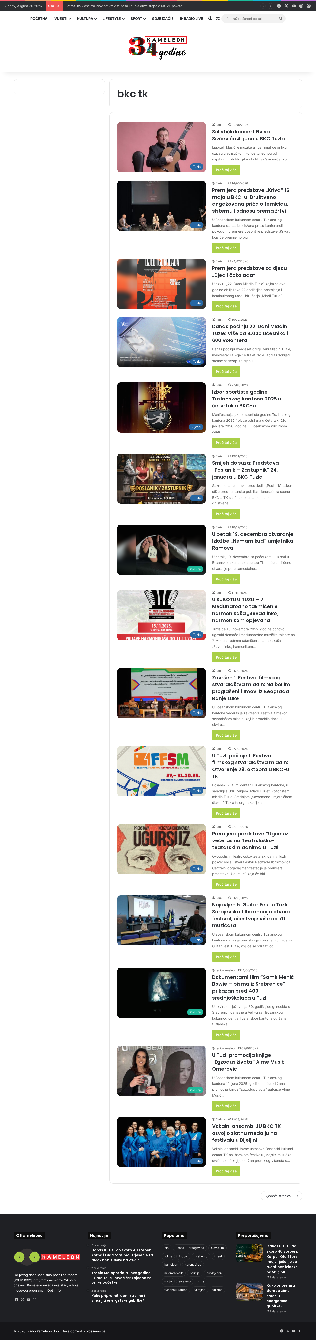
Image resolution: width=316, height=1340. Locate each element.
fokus (168, 1256)
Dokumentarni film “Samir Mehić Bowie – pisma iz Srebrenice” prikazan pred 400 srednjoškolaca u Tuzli (253, 987)
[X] (22, 1300)
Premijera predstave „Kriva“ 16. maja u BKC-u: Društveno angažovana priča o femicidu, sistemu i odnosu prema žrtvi (251, 200)
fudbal (183, 1256)
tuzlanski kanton (175, 1290)
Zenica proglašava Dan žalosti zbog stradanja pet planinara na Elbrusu (119, 6)
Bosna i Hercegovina (190, 1248)
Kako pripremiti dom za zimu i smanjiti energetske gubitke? (281, 1296)
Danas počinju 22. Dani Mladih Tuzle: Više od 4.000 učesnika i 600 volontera (250, 333)
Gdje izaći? (162, 18)
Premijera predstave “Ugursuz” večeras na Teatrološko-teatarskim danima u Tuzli (251, 840)
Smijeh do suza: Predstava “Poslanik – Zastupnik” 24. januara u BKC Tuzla (245, 470)
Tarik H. (221, 125)
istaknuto (201, 1256)
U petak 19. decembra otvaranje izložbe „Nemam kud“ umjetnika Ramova (252, 541)
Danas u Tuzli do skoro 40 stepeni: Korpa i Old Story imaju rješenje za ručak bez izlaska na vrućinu (282, 1259)
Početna (38, 18)
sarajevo (185, 1281)
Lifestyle (112, 18)
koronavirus (193, 1264)
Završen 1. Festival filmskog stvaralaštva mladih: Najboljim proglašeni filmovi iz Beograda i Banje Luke (252, 688)
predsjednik (215, 1273)
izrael (218, 1256)
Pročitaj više (226, 170)
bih (166, 1248)
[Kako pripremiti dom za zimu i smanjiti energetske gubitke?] (249, 1292)
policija (195, 1273)
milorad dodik (173, 1273)
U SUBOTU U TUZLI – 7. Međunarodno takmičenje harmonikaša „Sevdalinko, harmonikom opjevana (245, 610)
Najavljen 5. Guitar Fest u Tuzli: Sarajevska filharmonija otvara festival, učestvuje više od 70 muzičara (251, 915)
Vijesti (60, 18)
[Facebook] (17, 1300)
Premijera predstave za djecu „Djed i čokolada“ (249, 272)
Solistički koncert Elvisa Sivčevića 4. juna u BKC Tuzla (248, 135)
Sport (136, 18)
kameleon (171, 1264)
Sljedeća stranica (278, 1196)
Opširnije (54, 1290)
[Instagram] (34, 1300)
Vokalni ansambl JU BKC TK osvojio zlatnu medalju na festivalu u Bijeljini (246, 1133)
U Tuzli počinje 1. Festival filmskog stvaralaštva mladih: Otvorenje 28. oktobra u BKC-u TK (250, 766)
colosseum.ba (94, 1331)
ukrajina (199, 1290)
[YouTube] (28, 1300)
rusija (168, 1281)
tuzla (201, 1281)
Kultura (85, 18)
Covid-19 (217, 1248)
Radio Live (193, 18)
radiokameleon (226, 970)
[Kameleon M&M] (158, 46)
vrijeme (217, 1290)
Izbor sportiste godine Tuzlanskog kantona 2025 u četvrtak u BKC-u (246, 398)
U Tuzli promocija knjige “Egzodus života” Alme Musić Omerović (248, 1062)
